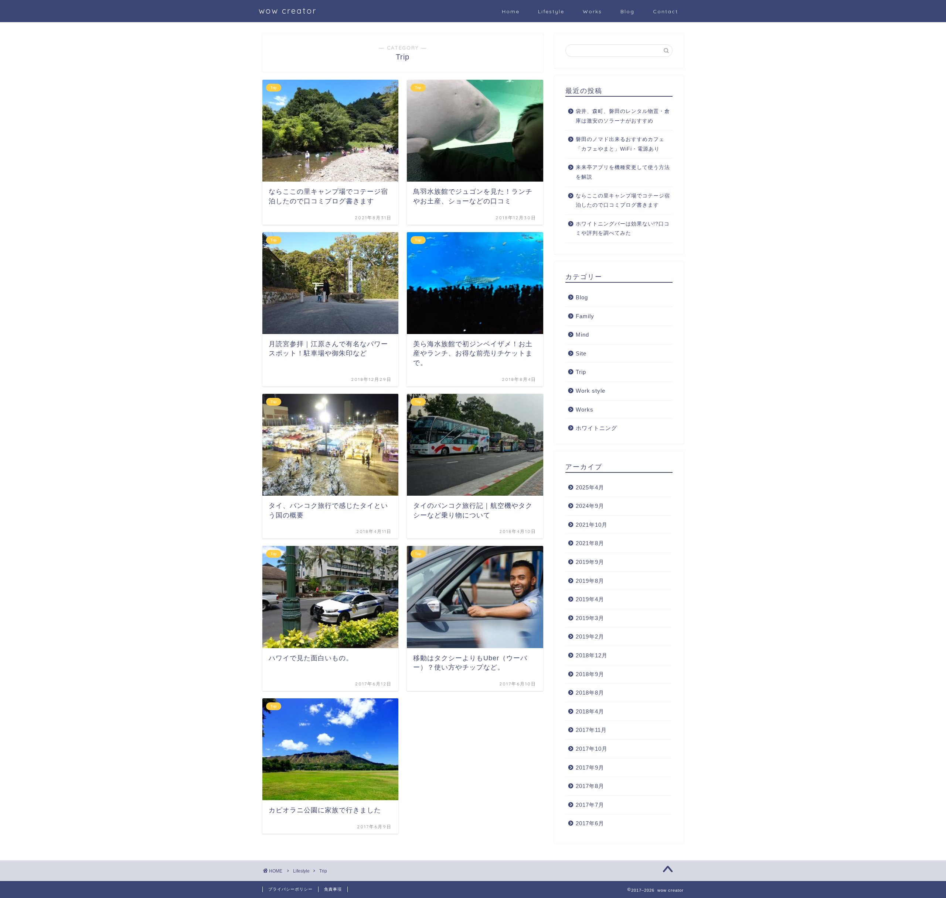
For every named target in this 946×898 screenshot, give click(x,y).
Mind (582, 334)
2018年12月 (592, 655)
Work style (590, 391)
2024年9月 (590, 506)
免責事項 (333, 889)
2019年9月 (590, 562)
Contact (665, 11)
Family (585, 316)
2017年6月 (590, 823)
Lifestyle (551, 11)
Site (581, 353)
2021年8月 (590, 543)
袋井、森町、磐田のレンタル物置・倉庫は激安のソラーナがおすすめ (623, 116)
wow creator (288, 11)
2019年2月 (590, 636)
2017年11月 (591, 730)
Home (511, 11)
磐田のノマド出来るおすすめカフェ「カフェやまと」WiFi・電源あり (620, 144)
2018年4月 (590, 711)
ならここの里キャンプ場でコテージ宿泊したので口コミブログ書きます (623, 200)
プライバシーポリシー (290, 889)
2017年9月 (590, 767)
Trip (581, 372)
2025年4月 (590, 487)
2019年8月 (590, 581)
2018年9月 (590, 674)
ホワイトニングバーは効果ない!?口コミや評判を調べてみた (623, 228)
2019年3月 (590, 618)
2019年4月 (590, 599)
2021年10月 (592, 525)
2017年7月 (590, 805)
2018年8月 (590, 692)
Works (592, 11)
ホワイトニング (596, 428)
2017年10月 (592, 749)
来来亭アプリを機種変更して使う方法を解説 (623, 172)
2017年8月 (590, 786)
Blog (627, 11)
